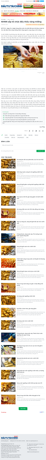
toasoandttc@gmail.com (34, 451)
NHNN (6, 135)
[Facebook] (34, 1)
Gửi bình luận (41, 150)
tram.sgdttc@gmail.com (33, 440)
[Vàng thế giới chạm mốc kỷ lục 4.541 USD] (8, 275)
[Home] (2, 11)
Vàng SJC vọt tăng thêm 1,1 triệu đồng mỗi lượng (14, 113)
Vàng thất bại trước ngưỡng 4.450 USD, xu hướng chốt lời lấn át (30, 371)
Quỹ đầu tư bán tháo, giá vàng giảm (26, 308)
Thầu (25, 135)
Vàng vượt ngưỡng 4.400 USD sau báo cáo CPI (29, 383)
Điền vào (13, 137)
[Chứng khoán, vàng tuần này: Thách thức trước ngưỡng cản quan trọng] (8, 337)
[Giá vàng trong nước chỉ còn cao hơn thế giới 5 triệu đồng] (8, 350)
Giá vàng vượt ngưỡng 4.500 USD (26, 296)
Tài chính (3, 19)
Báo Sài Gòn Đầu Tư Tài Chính (11, 6)
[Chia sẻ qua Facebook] (32, 131)
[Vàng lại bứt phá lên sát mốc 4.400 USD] (8, 362)
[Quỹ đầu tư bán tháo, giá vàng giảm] (8, 312)
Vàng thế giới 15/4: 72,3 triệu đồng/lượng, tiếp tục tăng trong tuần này (21, 117)
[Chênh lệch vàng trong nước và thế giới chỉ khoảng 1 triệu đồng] (8, 263)
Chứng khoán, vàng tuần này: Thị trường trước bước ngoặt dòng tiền (29, 234)
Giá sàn (36, 135)
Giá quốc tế (19, 135)
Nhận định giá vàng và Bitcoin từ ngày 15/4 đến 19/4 (17, 115)
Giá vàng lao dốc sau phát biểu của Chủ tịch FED (30, 159)
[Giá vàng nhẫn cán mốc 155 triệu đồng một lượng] (8, 213)
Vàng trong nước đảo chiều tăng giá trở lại (28, 395)
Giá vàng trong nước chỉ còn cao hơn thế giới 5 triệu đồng (29, 346)
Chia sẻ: (25, 130)
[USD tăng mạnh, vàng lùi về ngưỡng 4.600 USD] (8, 176)
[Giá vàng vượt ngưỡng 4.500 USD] (8, 300)
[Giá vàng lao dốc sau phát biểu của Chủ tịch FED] (8, 163)
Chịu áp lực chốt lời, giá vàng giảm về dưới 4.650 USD (30, 197)
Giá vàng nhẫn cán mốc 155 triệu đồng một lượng (30, 209)
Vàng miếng (12, 135)
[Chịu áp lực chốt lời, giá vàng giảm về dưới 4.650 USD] (8, 201)
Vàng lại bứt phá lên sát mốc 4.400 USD (28, 358)
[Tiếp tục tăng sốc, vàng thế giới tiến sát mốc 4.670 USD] (8, 225)
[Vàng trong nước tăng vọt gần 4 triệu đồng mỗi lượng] (8, 287)
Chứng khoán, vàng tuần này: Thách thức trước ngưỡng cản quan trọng (30, 334)
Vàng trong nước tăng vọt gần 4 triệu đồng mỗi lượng (30, 284)
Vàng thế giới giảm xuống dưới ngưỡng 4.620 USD (30, 184)
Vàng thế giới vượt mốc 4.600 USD (26, 246)
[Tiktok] (38, 1)
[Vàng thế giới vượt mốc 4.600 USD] (8, 250)
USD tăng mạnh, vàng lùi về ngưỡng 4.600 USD (30, 172)
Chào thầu (7, 137)
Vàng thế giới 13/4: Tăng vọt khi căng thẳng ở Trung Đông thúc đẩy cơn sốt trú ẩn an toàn (22, 122)
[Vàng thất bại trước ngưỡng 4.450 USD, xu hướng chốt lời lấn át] (8, 374)
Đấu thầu (30, 135)
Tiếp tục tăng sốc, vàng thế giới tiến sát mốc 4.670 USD (30, 222)
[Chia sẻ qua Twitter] (36, 131)
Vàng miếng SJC (20, 137)
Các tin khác (6, 157)
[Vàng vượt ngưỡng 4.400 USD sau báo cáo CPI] (8, 387)
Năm (27, 137)
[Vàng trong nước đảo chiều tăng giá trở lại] (8, 399)
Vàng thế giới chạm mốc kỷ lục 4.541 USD (28, 271)
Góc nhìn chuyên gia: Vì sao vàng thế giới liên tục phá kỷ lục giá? (20, 119)
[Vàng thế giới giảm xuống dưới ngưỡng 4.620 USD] (8, 188)
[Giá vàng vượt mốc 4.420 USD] (8, 325)
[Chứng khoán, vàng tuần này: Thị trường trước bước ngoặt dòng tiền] (8, 238)
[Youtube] (36, 1)
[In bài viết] (43, 131)
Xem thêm (23, 408)
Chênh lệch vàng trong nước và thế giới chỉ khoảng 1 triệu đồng (31, 259)
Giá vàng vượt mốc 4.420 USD (25, 321)
